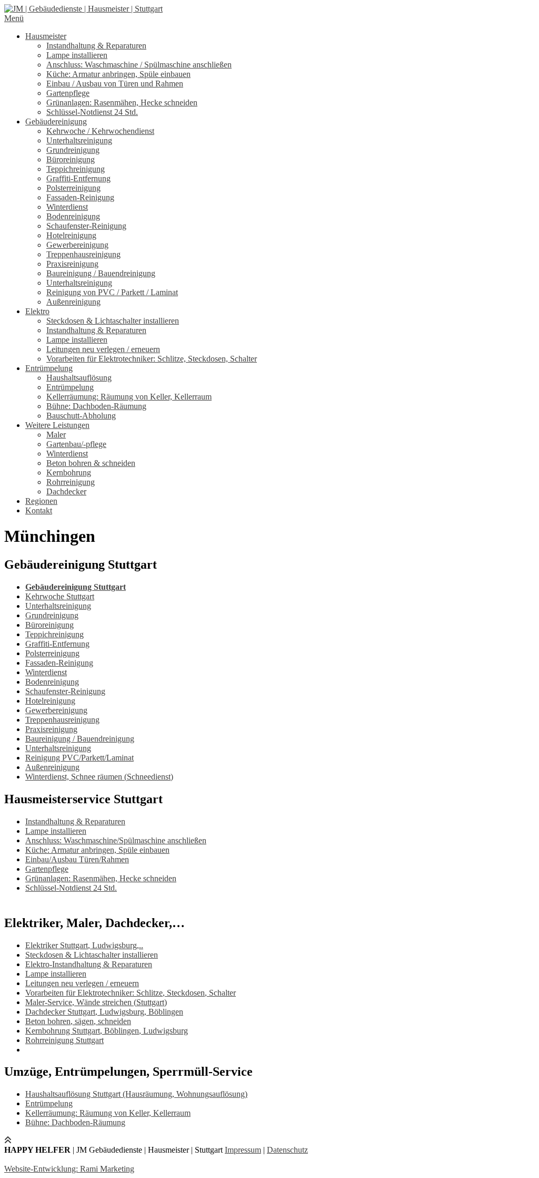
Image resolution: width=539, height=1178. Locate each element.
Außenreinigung (73, 301)
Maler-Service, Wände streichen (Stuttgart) (96, 1002)
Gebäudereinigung (56, 121)
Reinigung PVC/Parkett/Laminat (79, 757)
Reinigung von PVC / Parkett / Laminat (112, 292)
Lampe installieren (76, 55)
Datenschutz (287, 1149)
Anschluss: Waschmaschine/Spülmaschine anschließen (115, 840)
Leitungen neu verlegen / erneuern (103, 349)
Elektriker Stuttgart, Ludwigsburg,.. (84, 945)
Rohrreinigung (70, 482)
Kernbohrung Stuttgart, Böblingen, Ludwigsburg (106, 1030)
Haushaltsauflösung (79, 377)
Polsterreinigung (73, 187)
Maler (56, 434)
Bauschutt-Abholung (81, 415)
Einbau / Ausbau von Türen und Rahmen (114, 83)
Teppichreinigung (75, 168)
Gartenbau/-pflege (76, 444)
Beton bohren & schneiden (90, 463)
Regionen (41, 500)
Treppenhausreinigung (83, 254)
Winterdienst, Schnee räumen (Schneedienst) (99, 776)
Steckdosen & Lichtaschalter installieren (112, 320)
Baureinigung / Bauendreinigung (100, 273)
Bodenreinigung (73, 216)
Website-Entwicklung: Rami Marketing (69, 1168)
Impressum (243, 1149)
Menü (14, 18)
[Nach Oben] (8, 1140)
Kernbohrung (68, 472)
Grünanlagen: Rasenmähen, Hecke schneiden (121, 102)
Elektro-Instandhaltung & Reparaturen (88, 964)
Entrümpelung (49, 368)
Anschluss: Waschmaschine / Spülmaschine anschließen (139, 64)
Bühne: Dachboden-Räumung (96, 406)
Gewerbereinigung (77, 244)
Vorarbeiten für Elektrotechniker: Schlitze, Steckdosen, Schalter (151, 358)
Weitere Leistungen (57, 425)
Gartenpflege (67, 93)
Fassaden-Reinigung (80, 197)
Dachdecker (66, 491)
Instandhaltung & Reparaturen (96, 45)
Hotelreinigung (71, 235)
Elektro (37, 311)
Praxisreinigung (72, 263)
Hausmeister (45, 36)
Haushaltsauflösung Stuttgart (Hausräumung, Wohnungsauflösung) (136, 1093)
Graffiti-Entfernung (78, 178)
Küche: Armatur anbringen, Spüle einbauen (118, 74)
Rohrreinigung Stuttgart (64, 1040)
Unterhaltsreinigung (79, 140)
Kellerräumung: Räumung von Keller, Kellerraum (129, 396)
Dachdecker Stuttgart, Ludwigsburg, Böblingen (104, 1011)
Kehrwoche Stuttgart (59, 596)
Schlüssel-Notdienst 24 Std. (92, 112)
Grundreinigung (72, 149)
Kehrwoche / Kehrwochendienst (100, 130)
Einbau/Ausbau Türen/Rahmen (77, 859)
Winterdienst (67, 206)
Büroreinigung (70, 159)
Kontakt (38, 510)
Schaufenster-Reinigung (86, 225)
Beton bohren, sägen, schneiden (78, 1021)
